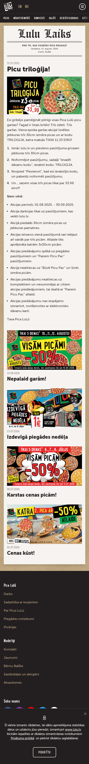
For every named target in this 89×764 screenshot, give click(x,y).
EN (20, 6)
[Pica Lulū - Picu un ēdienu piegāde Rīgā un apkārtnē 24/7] (8, 6)
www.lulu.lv (73, 729)
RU (27, 6)
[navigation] (82, 6)
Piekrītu (44, 752)
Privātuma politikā (22, 738)
